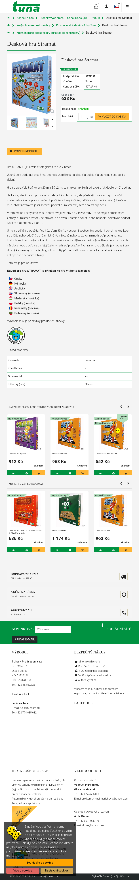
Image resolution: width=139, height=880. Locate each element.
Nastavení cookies (57, 870)
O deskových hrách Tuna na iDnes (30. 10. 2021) (70, 18)
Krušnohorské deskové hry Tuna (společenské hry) (48, 33)
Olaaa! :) (107, 876)
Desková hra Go (59, 530)
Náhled (26, 428)
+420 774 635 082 (26, 712)
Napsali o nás (25, 18)
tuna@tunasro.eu (30, 707)
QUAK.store (122, 876)
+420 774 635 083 (89, 794)
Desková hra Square (17, 453)
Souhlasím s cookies (40, 862)
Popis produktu (25, 151)
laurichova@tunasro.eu (114, 798)
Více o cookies (22, 870)
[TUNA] (26, 6)
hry (61, 784)
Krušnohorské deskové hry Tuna (76, 25)
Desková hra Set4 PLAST (106, 453)
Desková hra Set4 (59, 453)
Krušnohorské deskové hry (33, 25)
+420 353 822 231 (26, 684)
